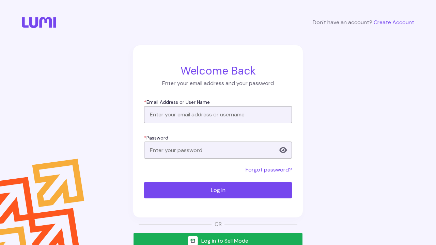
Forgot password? (269, 169)
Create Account (394, 22)
